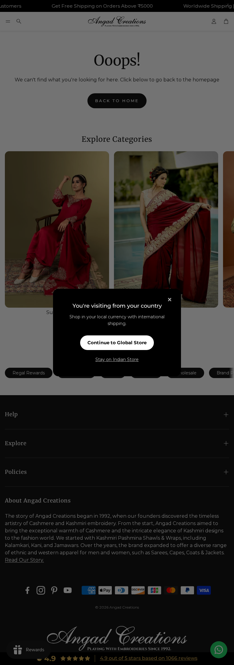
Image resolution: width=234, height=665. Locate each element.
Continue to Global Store (117, 342)
